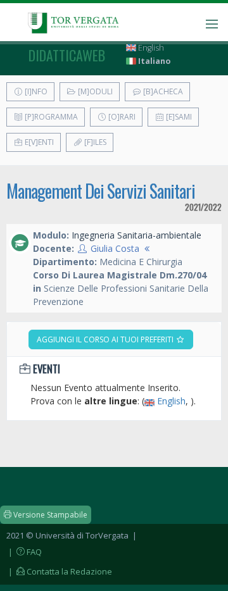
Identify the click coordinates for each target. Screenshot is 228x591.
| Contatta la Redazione (59, 571)
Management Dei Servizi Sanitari (100, 191)
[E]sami (178, 116)
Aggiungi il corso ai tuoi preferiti (106, 339)
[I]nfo (35, 91)
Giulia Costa (115, 248)
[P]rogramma (50, 116)
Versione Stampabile (49, 514)
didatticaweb (66, 55)
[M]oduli (94, 91)
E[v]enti (38, 142)
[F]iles (94, 142)
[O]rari (121, 116)
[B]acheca (162, 91)
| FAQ (24, 551)
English (150, 47)
